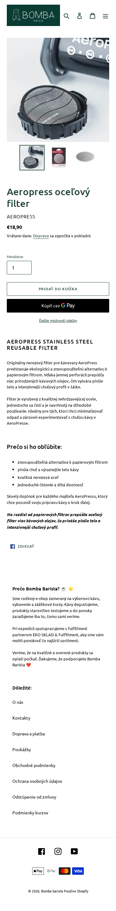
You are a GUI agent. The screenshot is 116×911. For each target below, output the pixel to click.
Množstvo (15, 256)
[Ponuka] (105, 15)
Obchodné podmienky (33, 765)
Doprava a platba (28, 733)
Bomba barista (52, 890)
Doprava (41, 235)
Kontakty (21, 717)
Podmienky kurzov (30, 812)
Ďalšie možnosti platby (58, 320)
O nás (17, 702)
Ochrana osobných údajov (37, 781)
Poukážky (21, 749)
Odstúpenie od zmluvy (34, 796)
